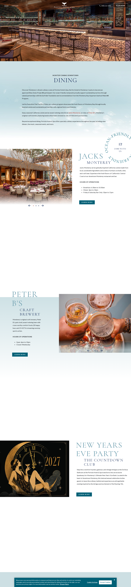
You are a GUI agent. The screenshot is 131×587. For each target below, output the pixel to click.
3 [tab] (38, 205)
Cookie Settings (92, 582)
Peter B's (91, 113)
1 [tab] (33, 205)
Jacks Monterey (74, 113)
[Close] (114, 580)
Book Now (120, 5)
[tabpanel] (36, 178)
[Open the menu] (6, 5)
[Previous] (29, 205)
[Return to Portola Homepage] (64, 5)
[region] (65, 582)
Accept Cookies (105, 582)
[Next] (42, 205)
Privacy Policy (64, 584)
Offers (15, 6)
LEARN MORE (86, 202)
